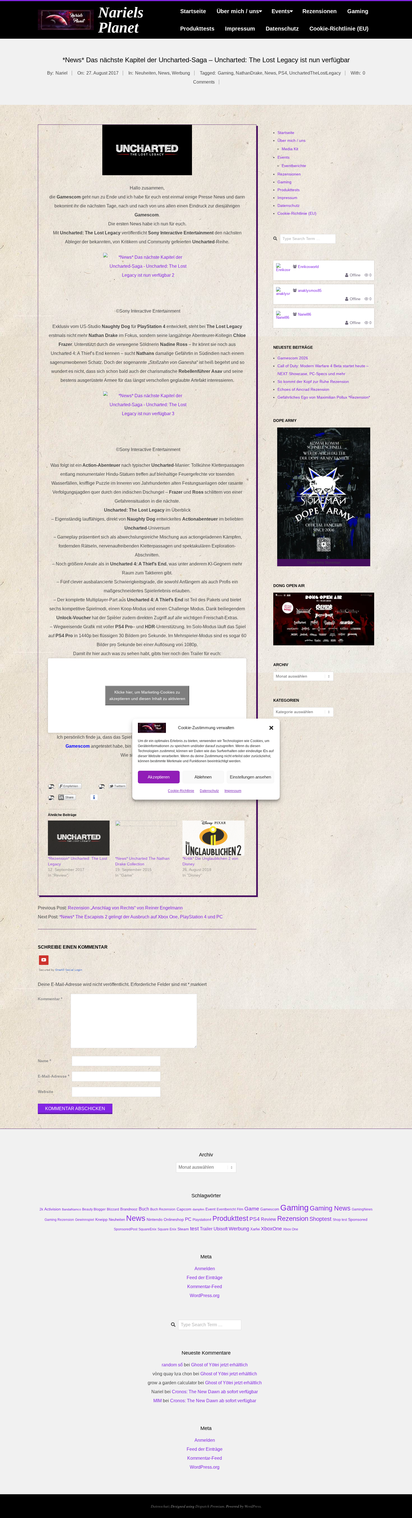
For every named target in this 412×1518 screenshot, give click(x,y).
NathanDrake (249, 73)
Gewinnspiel (84, 1219)
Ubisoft (221, 1228)
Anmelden (205, 1268)
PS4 (282, 73)
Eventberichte (294, 165)
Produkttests (197, 29)
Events (281, 11)
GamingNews (362, 1209)
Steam (183, 1229)
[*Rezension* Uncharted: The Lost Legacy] (79, 838)
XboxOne (271, 1229)
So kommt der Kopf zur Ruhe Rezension (313, 381)
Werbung (181, 73)
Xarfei (255, 1229)
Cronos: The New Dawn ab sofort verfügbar (215, 1391)
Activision (52, 1209)
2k (41, 1209)
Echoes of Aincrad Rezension (303, 389)
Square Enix (167, 1229)
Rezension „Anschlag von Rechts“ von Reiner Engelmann (125, 907)
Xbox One (290, 1229)
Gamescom (269, 1209)
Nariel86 (304, 314)
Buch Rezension (162, 1209)
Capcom (184, 1209)
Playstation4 (202, 1220)
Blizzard (113, 1209)
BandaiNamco (71, 1209)
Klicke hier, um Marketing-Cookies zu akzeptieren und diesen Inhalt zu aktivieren (147, 695)
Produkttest (230, 1218)
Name (44, 1061)
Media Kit (290, 149)
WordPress (252, 1506)
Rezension (292, 1218)
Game (251, 1209)
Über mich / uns (238, 11)
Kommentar (50, 999)
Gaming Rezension (59, 1220)
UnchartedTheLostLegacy (315, 73)
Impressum (232, 791)
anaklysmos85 (309, 290)
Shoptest (320, 1219)
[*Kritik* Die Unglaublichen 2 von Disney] (213, 838)
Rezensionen (319, 11)
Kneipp (101, 1219)
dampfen (198, 1209)
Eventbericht (226, 1209)
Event (210, 1209)
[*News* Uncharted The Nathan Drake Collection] (146, 838)
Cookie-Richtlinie (181, 791)
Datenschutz (209, 791)
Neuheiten (145, 73)
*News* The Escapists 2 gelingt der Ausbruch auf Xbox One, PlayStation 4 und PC (141, 916)
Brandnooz (129, 1209)
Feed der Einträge (205, 1277)
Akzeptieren (159, 777)
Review (268, 1219)
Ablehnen (203, 777)
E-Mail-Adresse (53, 1076)
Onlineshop (174, 1219)
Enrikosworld (308, 267)
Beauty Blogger (94, 1209)
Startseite (193, 11)
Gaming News (330, 1208)
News (164, 73)
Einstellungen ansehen (250, 777)
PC (188, 1219)
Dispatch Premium (209, 1506)
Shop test (340, 1219)
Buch (144, 1209)
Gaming (357, 11)
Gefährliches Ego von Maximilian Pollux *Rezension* (323, 397)
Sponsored (357, 1219)
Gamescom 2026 (292, 358)
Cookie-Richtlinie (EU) (339, 29)
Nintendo (155, 1219)
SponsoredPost (125, 1229)
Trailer (206, 1228)
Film (240, 1209)
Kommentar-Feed (204, 1286)
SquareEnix (147, 1229)
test (194, 1229)
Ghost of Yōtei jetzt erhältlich (219, 1364)
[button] (271, 728)
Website (45, 1092)
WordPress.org (204, 1295)
